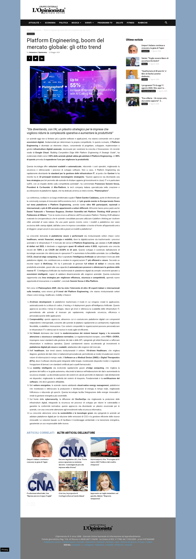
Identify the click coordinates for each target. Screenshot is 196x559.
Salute (119, 22)
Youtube (128, 545)
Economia (50, 22)
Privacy (141, 542)
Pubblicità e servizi (52, 542)
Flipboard (99, 545)
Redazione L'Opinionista (38, 52)
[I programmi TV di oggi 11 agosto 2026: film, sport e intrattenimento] (132, 88)
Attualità (34, 22)
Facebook (76, 545)
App (117, 542)
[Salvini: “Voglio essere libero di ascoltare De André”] (132, 61)
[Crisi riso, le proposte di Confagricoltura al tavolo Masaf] (73, 481)
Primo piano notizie (148, 91)
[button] (166, 23)
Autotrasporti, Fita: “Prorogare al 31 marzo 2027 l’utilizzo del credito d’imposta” (105, 462)
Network (100, 542)
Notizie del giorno (129, 542)
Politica (63, 22)
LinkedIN (109, 545)
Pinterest (119, 545)
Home (29, 30)
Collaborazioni (68, 542)
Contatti (80, 542)
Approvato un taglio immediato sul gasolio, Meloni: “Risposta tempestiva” (104, 496)
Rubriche (142, 22)
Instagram (88, 545)
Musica (75, 22)
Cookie (149, 542)
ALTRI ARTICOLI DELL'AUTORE (76, 432)
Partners (110, 542)
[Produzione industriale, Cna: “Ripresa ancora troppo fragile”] (41, 481)
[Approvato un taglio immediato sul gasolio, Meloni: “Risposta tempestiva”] (105, 481)
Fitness (130, 22)
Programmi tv (105, 22)
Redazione (90, 542)
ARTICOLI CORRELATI (40, 432)
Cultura (144, 79)
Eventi (88, 22)
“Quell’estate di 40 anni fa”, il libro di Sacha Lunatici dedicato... (153, 73)
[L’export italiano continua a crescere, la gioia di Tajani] (41, 447)
